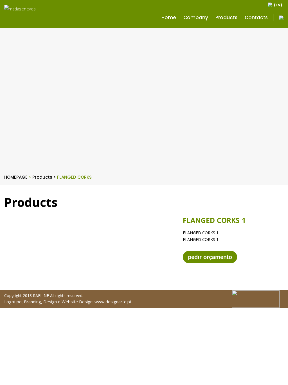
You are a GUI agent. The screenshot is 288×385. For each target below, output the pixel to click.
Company (195, 17)
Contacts (256, 17)
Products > (44, 177)
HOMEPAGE (17, 177)
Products (226, 17)
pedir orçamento (210, 257)
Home (168, 17)
